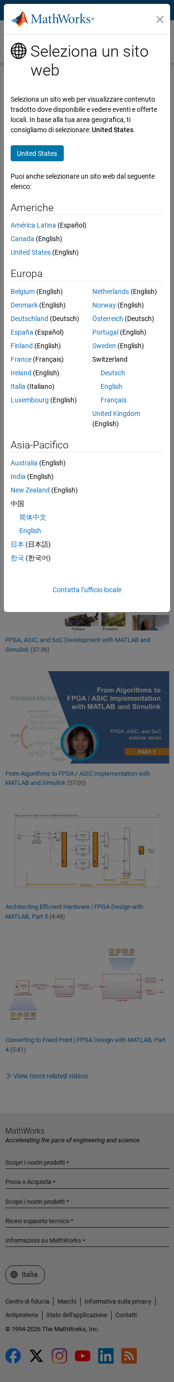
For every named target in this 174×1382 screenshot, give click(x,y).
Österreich (107, 318)
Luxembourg (30, 400)
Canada (22, 239)
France (21, 359)
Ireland (21, 373)
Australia (24, 463)
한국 (17, 558)
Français (114, 400)
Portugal (105, 332)
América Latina (33, 225)
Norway (104, 305)
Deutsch (113, 373)
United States (31, 252)
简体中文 (32, 517)
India (18, 476)
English (111, 386)
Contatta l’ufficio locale (87, 590)
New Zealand (30, 490)
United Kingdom (116, 413)
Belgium (23, 291)
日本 (17, 544)
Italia (18, 386)
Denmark (24, 305)
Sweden (104, 346)
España (22, 332)
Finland (22, 346)
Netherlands (110, 291)
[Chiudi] (160, 19)
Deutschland (29, 318)
